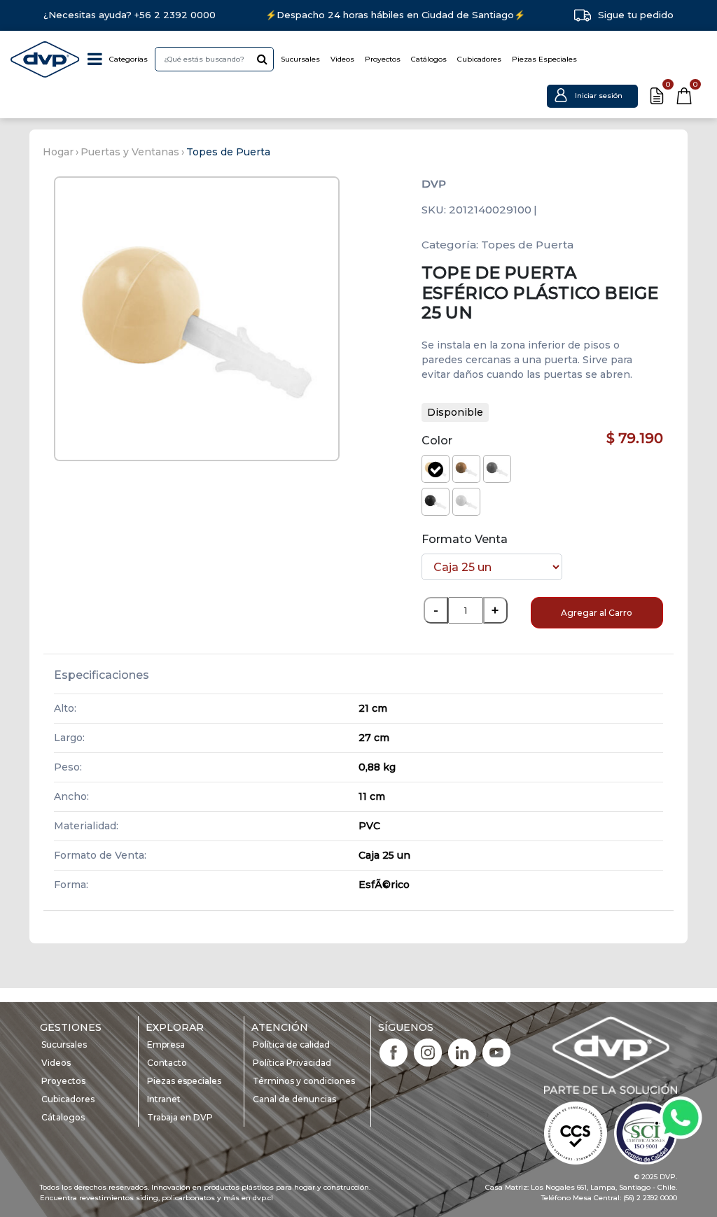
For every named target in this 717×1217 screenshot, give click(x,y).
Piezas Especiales (544, 59)
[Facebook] (394, 1051)
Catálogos (429, 59)
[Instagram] (428, 1051)
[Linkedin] (462, 1051)
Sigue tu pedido (636, 14)
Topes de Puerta (228, 152)
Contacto (167, 1062)
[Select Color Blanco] (466, 502)
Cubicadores (479, 59)
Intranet (164, 1099)
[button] (592, 95)
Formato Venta (465, 539)
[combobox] (214, 59)
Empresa (166, 1044)
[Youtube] (496, 1051)
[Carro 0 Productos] (684, 95)
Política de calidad (291, 1044)
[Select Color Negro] (436, 502)
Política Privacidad (292, 1062)
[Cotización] (656, 95)
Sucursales (300, 59)
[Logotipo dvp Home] (46, 59)
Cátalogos (63, 1117)
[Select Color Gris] (497, 469)
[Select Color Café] (466, 469)
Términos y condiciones (304, 1081)
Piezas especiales (184, 1081)
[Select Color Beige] (436, 469)
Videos (342, 59)
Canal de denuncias (294, 1099)
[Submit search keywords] (262, 58)
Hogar (58, 152)
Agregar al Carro (596, 612)
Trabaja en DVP (180, 1117)
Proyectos (383, 59)
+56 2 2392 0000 (175, 14)
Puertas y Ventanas (130, 152)
